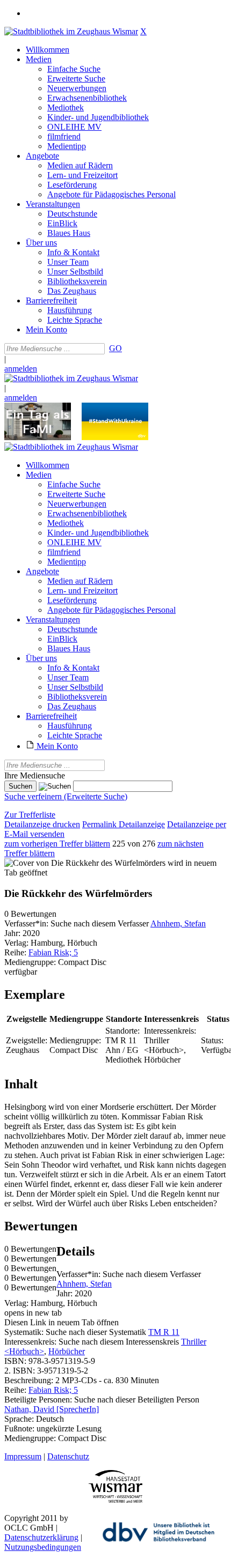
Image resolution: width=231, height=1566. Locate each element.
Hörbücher (66, 1351)
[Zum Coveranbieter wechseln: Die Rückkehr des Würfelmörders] (84, 862)
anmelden (20, 368)
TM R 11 (163, 1332)
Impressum (22, 1456)
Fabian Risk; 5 (53, 952)
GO (115, 348)
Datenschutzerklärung (41, 1537)
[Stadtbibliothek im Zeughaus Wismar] (71, 31)
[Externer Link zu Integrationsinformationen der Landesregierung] (115, 437)
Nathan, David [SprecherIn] (51, 1409)
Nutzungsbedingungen (42, 1547)
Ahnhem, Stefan (178, 923)
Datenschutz (68, 1456)
